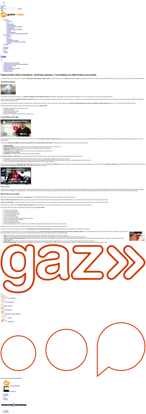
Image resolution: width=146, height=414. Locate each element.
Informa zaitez (7, 35)
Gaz (8, 22)
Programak (6, 19)
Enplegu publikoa (8, 67)
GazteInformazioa (11, 25)
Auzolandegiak (10, 28)
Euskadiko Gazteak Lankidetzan (14, 29)
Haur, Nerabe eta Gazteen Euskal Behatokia (17, 33)
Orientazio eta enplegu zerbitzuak (12, 62)
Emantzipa (9, 21)
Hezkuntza (9, 36)
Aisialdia (9, 30)
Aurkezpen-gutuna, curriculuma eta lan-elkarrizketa (16, 64)
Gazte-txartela (10, 24)
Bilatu (2, 7)
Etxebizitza (9, 39)
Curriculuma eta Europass (10, 65)
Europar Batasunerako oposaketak (12, 68)
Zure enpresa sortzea (9, 69)
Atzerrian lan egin (8, 71)
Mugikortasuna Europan (12, 40)
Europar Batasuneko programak (14, 26)
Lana (8, 37)
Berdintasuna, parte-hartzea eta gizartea (16, 41)
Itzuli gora (6, 412)
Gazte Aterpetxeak (11, 32)
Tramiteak (6, 44)
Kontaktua (3, 5)
